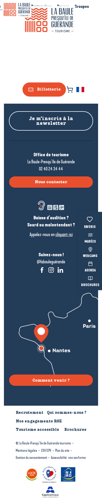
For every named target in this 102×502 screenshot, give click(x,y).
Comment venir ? (51, 380)
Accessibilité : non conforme (68, 457)
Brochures (90, 285)
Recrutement (29, 412)
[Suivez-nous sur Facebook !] (42, 270)
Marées (90, 241)
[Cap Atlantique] (51, 491)
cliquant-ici (64, 234)
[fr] (81, 89)
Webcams (90, 256)
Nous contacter (51, 182)
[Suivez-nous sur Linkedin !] (60, 270)
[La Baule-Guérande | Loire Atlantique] (49, 20)
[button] (81, 89)
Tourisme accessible (37, 429)
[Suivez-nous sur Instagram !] (51, 270)
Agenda (90, 271)
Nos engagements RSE (39, 421)
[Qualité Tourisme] (50, 473)
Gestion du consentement (31, 457)
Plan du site (62, 450)
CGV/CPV (46, 450)
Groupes (82, 6)
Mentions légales (26, 450)
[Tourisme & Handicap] (69, 473)
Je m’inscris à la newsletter (51, 121)
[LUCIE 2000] (32, 473)
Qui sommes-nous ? (66, 412)
